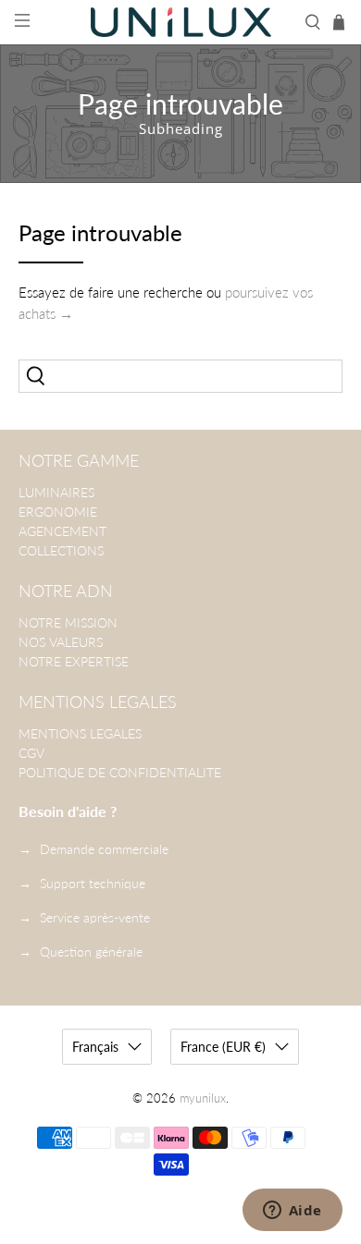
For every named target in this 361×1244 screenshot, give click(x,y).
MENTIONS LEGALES (80, 733)
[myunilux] (181, 21)
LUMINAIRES (56, 492)
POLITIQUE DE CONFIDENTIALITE (120, 772)
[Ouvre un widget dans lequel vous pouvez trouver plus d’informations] (292, 1212)
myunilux (203, 1098)
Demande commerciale (104, 849)
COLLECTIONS (61, 550)
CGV (31, 753)
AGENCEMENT (62, 531)
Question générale (91, 951)
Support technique (92, 883)
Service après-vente (95, 917)
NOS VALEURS (61, 642)
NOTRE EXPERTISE (74, 661)
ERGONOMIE (58, 511)
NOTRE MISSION (68, 622)
